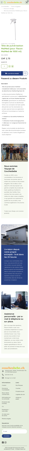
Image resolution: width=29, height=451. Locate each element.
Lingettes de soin (20, 394)
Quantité (4, 62)
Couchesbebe (5, 6)
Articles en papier (18, 398)
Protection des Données (6, 402)
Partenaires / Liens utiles (5, 410)
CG (3, 406)
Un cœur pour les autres (5, 414)
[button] (2, 2)
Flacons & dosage (9, 8)
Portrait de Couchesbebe (5, 389)
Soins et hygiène (15, 6)
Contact (4, 385)
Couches (18, 388)
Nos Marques (19, 385)
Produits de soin (20, 391)
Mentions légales (6, 418)
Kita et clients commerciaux (5, 393)
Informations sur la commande (6, 398)
